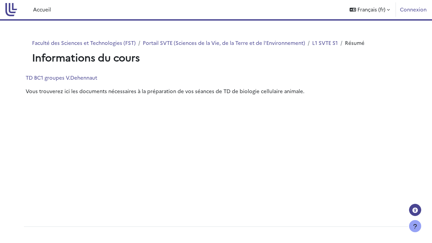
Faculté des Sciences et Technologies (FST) (84, 42)
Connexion (413, 9)
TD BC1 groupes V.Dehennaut (61, 77)
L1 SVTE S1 (325, 42)
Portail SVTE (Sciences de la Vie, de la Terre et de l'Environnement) (224, 42)
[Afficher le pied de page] (415, 226)
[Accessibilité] (415, 210)
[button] (369, 9)
